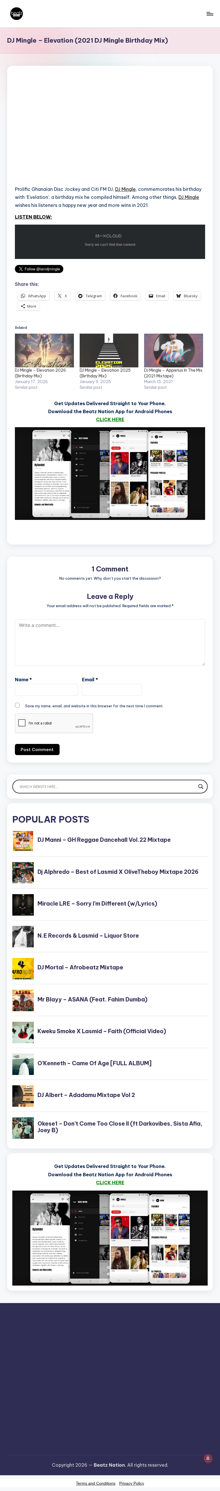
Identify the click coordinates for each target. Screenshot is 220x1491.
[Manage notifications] (208, 1458)
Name (23, 679)
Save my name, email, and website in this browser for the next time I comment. (94, 706)
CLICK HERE (110, 419)
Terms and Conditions (95, 1483)
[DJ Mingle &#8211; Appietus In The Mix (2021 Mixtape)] (173, 350)
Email (90, 679)
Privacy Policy (131, 1483)
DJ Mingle (125, 189)
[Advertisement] (110, 133)
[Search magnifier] (201, 787)
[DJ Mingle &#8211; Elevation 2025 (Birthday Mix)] (109, 350)
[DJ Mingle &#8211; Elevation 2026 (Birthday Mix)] (44, 350)
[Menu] (210, 13)
